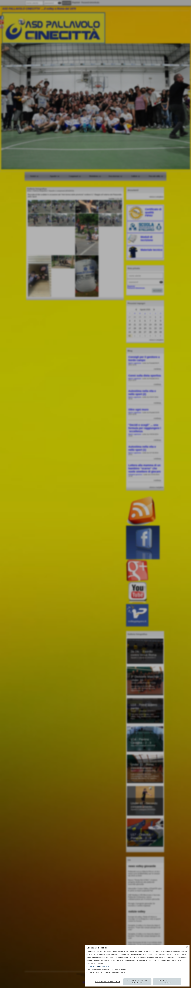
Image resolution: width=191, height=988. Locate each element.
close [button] (187, 947)
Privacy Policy (105, 966)
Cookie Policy (92, 966)
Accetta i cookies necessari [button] (137, 982)
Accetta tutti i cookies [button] (167, 982)
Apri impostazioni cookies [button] (107, 982)
